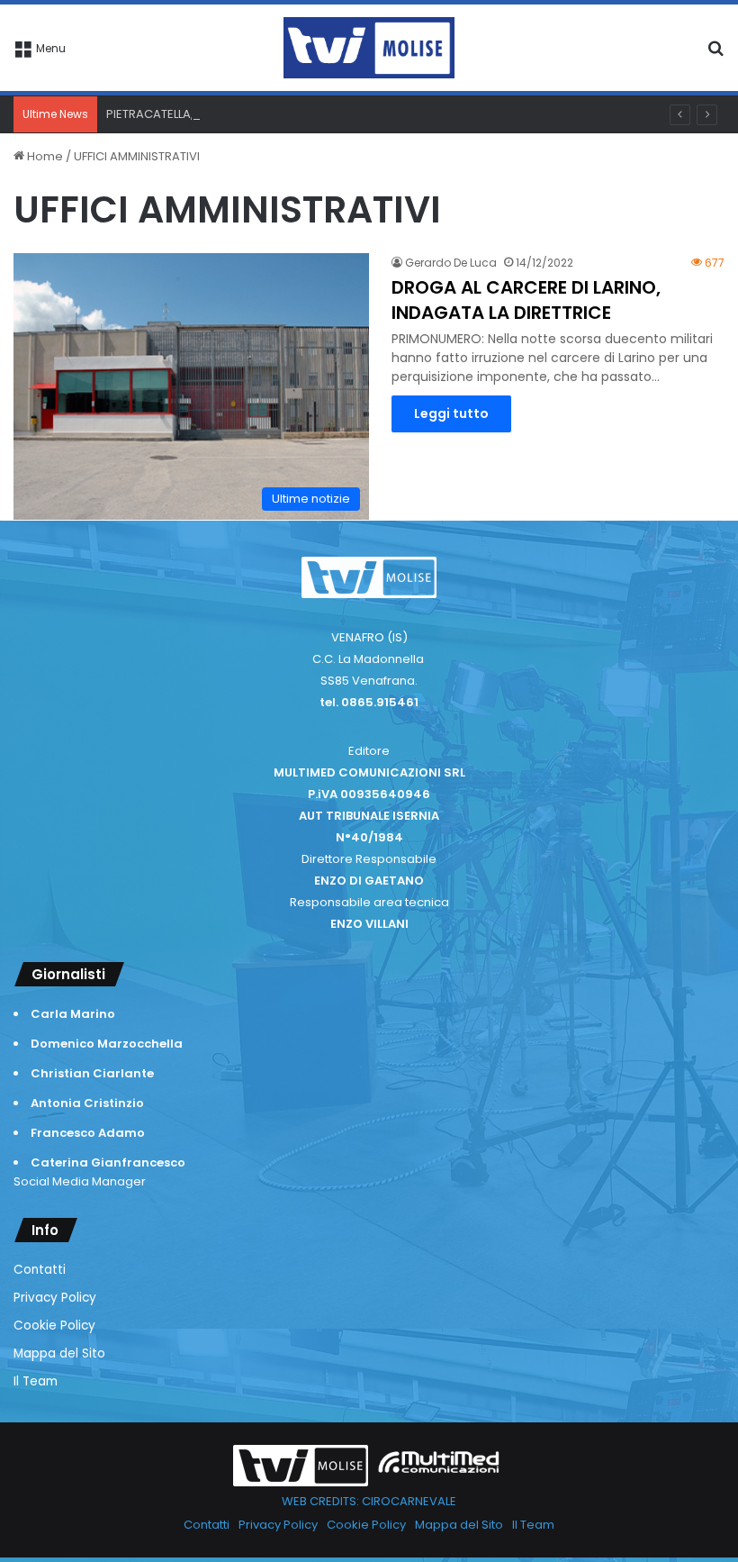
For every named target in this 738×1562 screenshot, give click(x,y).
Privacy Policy (55, 1297)
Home (43, 156)
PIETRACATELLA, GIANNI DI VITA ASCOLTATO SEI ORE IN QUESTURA (288, 114)
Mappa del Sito (59, 1353)
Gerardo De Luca (451, 262)
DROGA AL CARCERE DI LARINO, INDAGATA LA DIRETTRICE (526, 300)
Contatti (40, 1269)
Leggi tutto (451, 413)
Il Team (36, 1381)
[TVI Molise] (369, 47)
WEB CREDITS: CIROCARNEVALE (369, 1501)
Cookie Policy (54, 1325)
